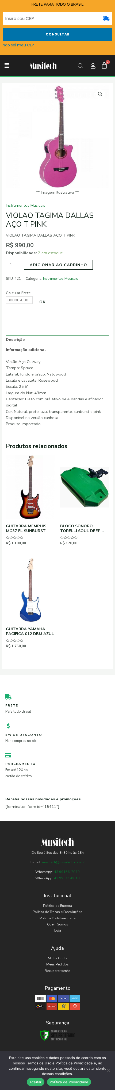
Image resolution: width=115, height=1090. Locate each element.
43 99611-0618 (67, 878)
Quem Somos (57, 924)
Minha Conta (57, 958)
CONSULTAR (58, 34)
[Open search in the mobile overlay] (80, 66)
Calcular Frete (18, 293)
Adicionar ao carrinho (58, 264)
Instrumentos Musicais (25, 205)
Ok (42, 302)
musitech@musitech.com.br (63, 862)
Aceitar (35, 1082)
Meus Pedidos (57, 964)
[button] (7, 65)
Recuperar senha (58, 970)
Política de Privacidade (69, 1082)
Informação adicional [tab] (26, 349)
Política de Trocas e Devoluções (57, 911)
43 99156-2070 (66, 871)
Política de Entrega (57, 905)
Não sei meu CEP (18, 45)
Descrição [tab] (15, 339)
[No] (108, 1070)
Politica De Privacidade (57, 918)
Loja (57, 930)
